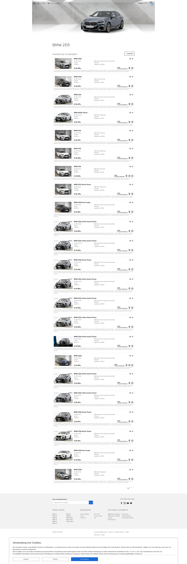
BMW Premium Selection (114, 514)
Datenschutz (97, 535)
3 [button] (131, 487)
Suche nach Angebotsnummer (59, 499)
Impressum (110, 532)
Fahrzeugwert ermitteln (127, 517)
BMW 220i (77, 95)
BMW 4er (54, 519)
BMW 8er (68, 516)
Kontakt (103, 535)
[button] (34, 3)
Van (95, 517)
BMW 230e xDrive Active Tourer (85, 393)
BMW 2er (54, 516)
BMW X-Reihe (69, 517)
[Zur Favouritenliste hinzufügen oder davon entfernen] (132, 58)
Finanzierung (125, 514)
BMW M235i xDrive (81, 113)
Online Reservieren (126, 516)
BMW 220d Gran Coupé (82, 202)
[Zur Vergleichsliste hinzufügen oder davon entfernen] (130, 58)
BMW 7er (68, 514)
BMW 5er (54, 521)
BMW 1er (54, 514)
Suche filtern (130, 53)
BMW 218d (78, 59)
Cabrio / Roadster (84, 514)
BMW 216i (77, 131)
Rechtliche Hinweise (119, 532)
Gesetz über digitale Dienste (100, 532)
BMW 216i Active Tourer (82, 184)
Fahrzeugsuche (112, 519)
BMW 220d (78, 356)
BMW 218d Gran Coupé (82, 450)
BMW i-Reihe (69, 519)
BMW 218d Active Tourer (82, 260)
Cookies (127, 532)
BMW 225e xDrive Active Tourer (85, 222)
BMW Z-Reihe (69, 521)
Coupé (81, 516)
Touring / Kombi (98, 516)
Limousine (82, 517)
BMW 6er (54, 523)
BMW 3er (54, 517)
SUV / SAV (96, 514)
